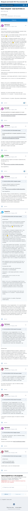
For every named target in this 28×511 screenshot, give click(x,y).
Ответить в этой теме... (8, 487)
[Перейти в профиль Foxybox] (2, 156)
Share (6, 494)
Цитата (5, 102)
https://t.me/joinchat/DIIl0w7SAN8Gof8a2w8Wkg (14, 164)
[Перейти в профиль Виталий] (2, 109)
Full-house (4, 14)
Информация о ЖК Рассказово (14, 16)
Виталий (6, 108)
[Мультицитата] (2, 103)
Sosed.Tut (7, 211)
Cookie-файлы (18, 507)
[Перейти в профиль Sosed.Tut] (2, 212)
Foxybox (6, 155)
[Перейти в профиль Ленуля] (2, 369)
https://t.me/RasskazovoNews (19, 441)
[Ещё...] (25, 25)
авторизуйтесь (15, 478)
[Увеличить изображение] (6, 36)
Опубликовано (10, 26)
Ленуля (6, 368)
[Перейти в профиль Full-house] (2, 25)
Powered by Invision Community (14, 509)
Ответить (14, 20)
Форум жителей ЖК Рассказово (13, 2)
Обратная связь (10, 507)
